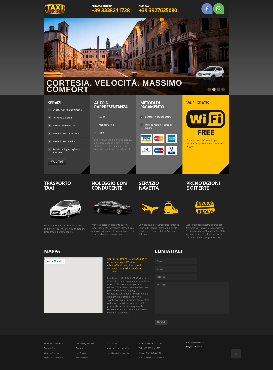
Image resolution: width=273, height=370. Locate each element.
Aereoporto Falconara (53, 343)
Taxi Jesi (79, 348)
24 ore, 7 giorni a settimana (67, 109)
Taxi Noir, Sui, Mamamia (118, 353)
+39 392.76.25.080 (153, 353)
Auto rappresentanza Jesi (118, 348)
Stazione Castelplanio (53, 357)
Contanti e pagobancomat (158, 116)
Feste (101, 132)
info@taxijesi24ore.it (155, 357)
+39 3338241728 (110, 10)
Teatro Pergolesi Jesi (85, 343)
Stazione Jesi (49, 348)
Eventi (102, 116)
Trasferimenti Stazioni (64, 141)
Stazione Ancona (51, 353)
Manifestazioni (107, 124)
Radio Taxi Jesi (82, 357)
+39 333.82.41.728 (152, 348)
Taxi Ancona (81, 353)
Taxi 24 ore (112, 343)
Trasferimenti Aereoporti (66, 133)
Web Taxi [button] (57, 161)
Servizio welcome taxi (64, 125)
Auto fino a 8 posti (62, 117)
